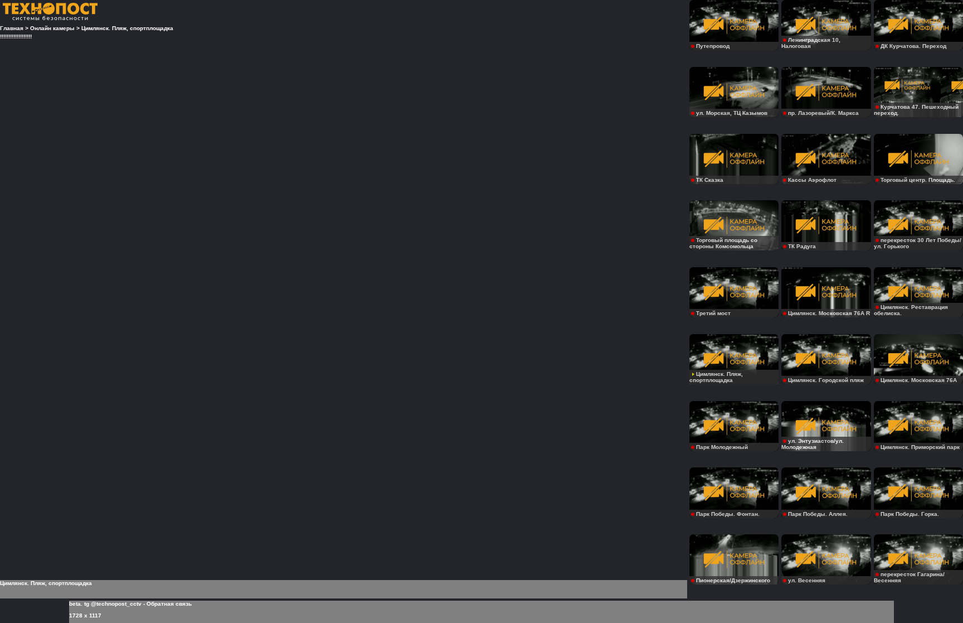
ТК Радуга (802, 246)
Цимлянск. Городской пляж (826, 380)
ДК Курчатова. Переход (913, 46)
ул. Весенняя (806, 580)
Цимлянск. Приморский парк (920, 447)
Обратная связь (169, 604)
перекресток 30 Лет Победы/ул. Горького (917, 243)
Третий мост (713, 313)
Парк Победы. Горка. (910, 514)
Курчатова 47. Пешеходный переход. (916, 110)
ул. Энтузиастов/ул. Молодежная (812, 444)
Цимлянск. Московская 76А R (829, 313)
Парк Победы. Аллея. (818, 514)
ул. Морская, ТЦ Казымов (731, 113)
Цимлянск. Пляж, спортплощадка (716, 377)
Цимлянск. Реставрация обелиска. (911, 310)
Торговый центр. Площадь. (918, 180)
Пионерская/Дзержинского (733, 580)
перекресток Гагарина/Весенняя (909, 577)
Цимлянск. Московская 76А (919, 380)
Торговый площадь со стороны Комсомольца (723, 243)
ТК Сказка (709, 180)
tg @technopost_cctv (113, 604)
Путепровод (712, 46)
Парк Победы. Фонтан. (728, 514)
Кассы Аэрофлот (812, 180)
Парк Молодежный (722, 447)
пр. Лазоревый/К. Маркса (823, 113)
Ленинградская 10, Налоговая (810, 43)
